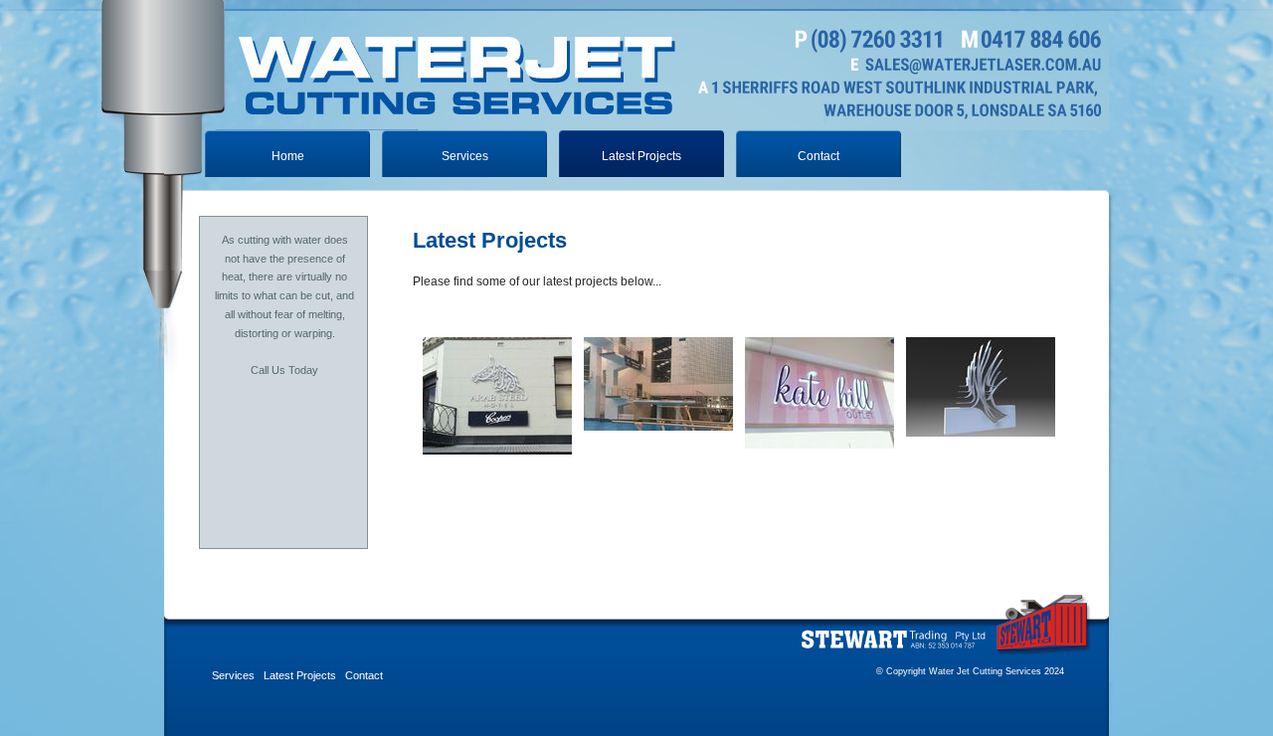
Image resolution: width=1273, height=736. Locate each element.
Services (465, 156)
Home (288, 156)
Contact (818, 156)
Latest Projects (300, 675)
